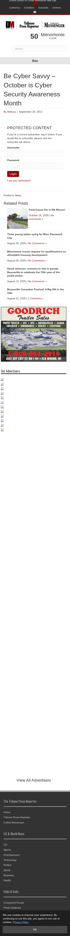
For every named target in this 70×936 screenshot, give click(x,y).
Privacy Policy (21, 922)
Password (13, 160)
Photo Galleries (12, 907)
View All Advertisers (34, 780)
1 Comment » (35, 298)
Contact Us (14, 7)
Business (9, 875)
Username (13, 147)
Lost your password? (19, 180)
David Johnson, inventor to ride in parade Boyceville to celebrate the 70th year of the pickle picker (33, 272)
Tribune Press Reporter (17, 817)
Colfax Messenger (14, 822)
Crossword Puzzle (14, 902)
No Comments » (37, 243)
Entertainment (12, 854)
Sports (7, 849)
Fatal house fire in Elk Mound (47, 209)
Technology (10, 860)
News (18, 195)
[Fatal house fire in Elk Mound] (17, 218)
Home (7, 812)
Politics (7, 865)
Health (7, 880)
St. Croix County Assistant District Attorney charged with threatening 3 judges (34, 2)
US (5, 844)
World (7, 870)
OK (35, 929)
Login (13, 173)
